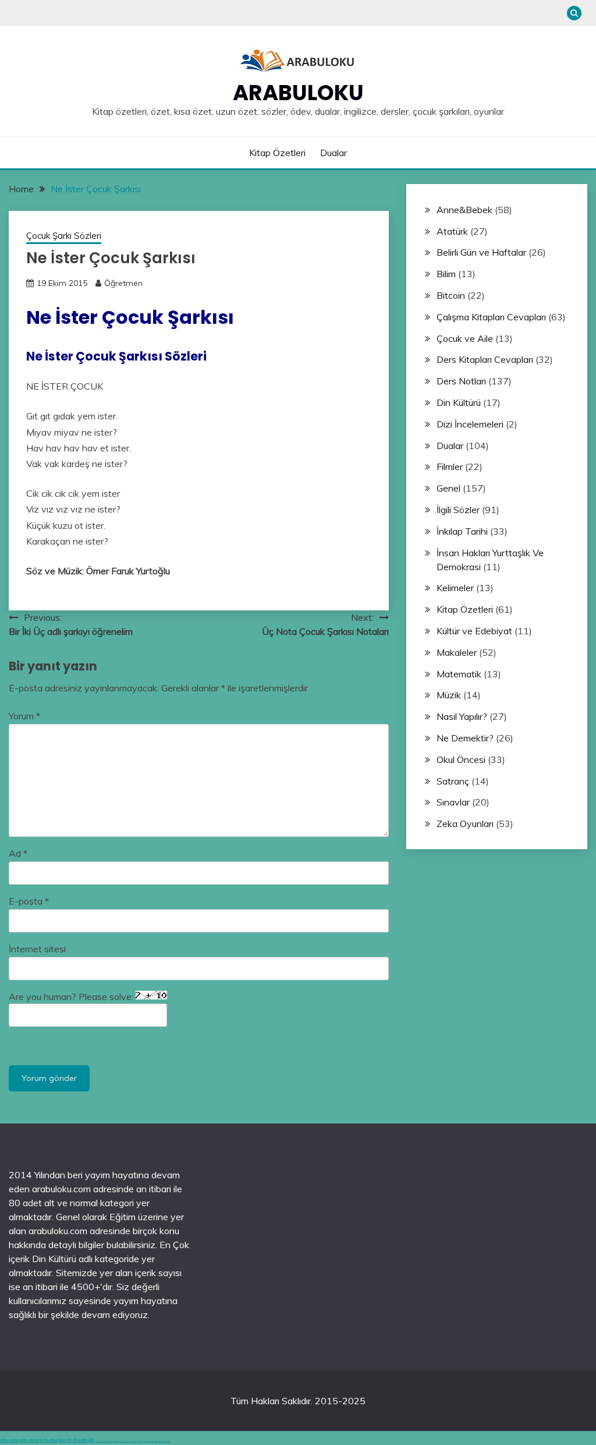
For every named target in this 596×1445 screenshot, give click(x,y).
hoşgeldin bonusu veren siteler (121, 1441)
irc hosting (48, 1440)
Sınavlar (453, 802)
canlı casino (109, 1441)
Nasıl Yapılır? (462, 716)
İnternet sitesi (37, 949)
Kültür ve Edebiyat (474, 631)
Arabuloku (298, 92)
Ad (18, 853)
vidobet (152, 1441)
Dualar (333, 152)
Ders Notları (461, 381)
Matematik (459, 674)
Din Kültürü (459, 402)
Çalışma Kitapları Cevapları (491, 317)
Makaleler (457, 652)
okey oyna (9, 1440)
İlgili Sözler (458, 509)
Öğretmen (123, 283)
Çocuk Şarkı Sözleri (63, 235)
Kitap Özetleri (277, 152)
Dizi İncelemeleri (470, 424)
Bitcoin (451, 295)
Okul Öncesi (461, 759)
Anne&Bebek (464, 209)
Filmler (450, 466)
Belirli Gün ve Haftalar (481, 252)
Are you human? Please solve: (72, 996)
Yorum (24, 716)
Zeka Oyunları (465, 823)
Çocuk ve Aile (465, 338)
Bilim (446, 274)
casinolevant (133, 1441)
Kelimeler (455, 587)
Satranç (453, 781)
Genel (448, 488)
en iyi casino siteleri (101, 1441)
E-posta (29, 901)
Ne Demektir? (465, 738)
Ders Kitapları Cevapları (485, 359)
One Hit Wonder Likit (76, 1440)
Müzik (449, 695)
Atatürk (452, 231)
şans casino (147, 1441)
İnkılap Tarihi (462, 531)
